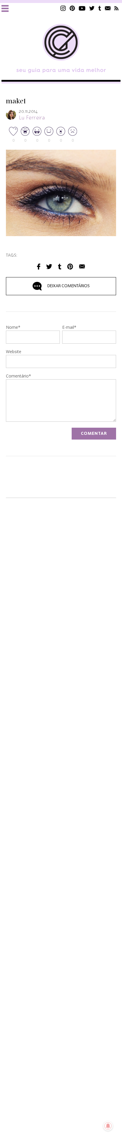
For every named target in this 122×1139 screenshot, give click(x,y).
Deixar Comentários (68, 286)
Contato (108, 8)
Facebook (38, 266)
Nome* (13, 327)
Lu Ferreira (32, 118)
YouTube (82, 8)
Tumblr (99, 8)
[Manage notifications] (108, 1126)
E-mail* (69, 327)
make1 (16, 101)
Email (82, 266)
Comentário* (18, 376)
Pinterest (72, 8)
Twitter (92, 8)
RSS (116, 8)
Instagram (63, 8)
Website (13, 352)
